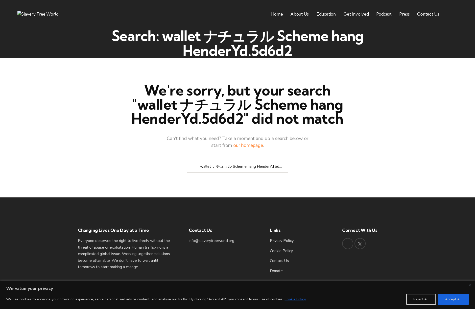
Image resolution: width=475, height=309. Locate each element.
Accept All (453, 299)
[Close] (470, 285)
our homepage (248, 145)
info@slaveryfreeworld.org (211, 240)
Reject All (421, 299)
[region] (237, 295)
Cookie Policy (295, 299)
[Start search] (193, 166)
